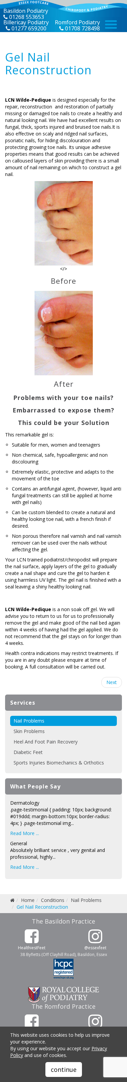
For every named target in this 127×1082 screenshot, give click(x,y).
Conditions (52, 900)
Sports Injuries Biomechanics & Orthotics (59, 762)
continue (64, 1069)
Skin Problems (29, 731)
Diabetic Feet (28, 752)
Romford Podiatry (77, 22)
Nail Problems (29, 721)
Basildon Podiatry (25, 11)
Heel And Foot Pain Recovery (46, 741)
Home (28, 900)
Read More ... (24, 833)
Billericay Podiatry (26, 22)
